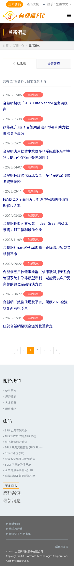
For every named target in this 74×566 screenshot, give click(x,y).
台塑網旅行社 (14, 528)
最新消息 (12, 500)
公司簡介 (11, 390)
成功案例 (12, 492)
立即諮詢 (14, 4)
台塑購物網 (13, 524)
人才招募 (11, 402)
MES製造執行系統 (16, 442)
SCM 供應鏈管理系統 (18, 464)
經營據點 (11, 396)
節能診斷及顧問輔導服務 (20, 476)
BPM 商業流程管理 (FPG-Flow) (23, 447)
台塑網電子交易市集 (18, 534)
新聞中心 (18, 45)
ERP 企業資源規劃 (16, 430)
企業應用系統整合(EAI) (19, 470)
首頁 (5, 45)
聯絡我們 (11, 409)
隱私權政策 (61, 546)
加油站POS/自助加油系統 (20, 436)
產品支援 (33, 4)
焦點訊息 (19, 63)
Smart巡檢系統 (14, 453)
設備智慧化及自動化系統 (20, 459)
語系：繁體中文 (58, 4)
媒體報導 (53, 63)
